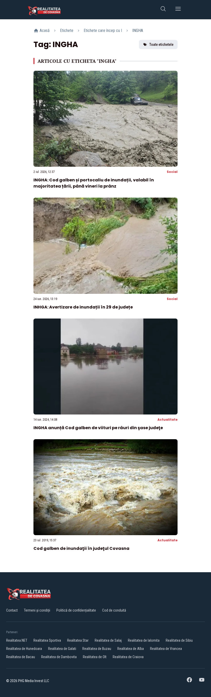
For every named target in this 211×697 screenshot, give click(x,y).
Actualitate (167, 419)
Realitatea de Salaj (108, 640)
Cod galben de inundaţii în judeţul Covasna (81, 548)
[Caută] (163, 10)
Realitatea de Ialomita (144, 640)
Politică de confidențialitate (76, 610)
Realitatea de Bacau (20, 657)
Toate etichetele (161, 44)
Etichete (66, 30)
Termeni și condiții (37, 610)
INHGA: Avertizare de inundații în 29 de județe (83, 307)
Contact (12, 610)
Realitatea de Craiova (128, 657)
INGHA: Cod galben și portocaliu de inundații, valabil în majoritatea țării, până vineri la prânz (93, 183)
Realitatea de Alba (130, 649)
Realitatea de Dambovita (59, 657)
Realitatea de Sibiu (179, 640)
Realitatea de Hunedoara (24, 649)
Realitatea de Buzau (96, 649)
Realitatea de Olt (95, 657)
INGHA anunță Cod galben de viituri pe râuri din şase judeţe (98, 428)
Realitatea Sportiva (47, 640)
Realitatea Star (78, 640)
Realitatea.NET (16, 640)
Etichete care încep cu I (103, 30)
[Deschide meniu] (178, 9)
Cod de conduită (114, 610)
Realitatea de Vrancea (166, 649)
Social (172, 172)
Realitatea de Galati (62, 649)
